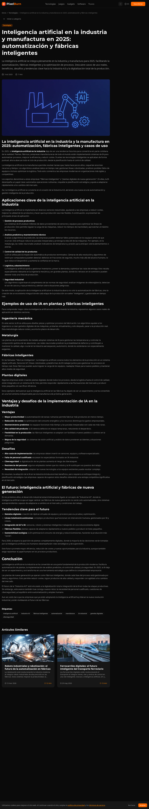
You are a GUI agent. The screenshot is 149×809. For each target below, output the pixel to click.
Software (82, 4)
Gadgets (71, 4)
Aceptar (143, 805)
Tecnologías (50, 4)
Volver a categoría (14, 19)
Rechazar (131, 805)
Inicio (4, 13)
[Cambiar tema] (120, 4)
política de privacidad (76, 805)
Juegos (61, 4)
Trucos (91, 4)
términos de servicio (97, 805)
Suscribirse (138, 4)
